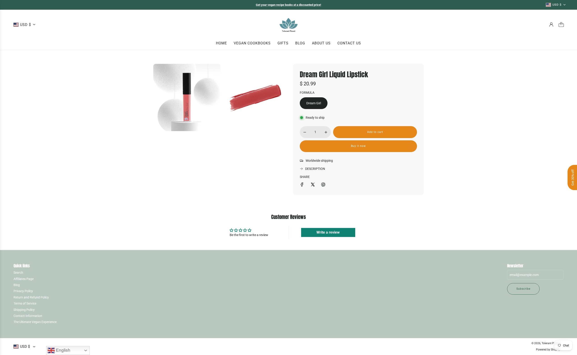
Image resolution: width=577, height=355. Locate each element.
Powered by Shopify (548, 349)
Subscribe (523, 288)
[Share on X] (313, 185)
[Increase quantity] (326, 132)
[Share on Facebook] (302, 185)
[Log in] (551, 25)
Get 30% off (573, 177)
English (62, 350)
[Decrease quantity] (305, 132)
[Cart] (561, 25)
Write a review (328, 232)
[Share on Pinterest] (323, 185)
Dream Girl (313, 103)
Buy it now (358, 146)
